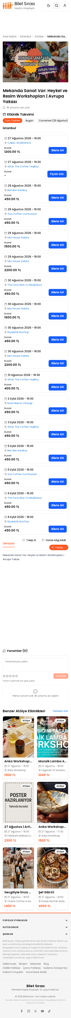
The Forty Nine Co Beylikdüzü (24, 285)
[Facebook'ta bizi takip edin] (21, 1011)
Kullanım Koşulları (13, 972)
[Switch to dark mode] (48, 5)
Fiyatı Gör (57, 174)
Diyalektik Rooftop (18, 332)
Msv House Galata (18, 237)
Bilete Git (57, 150)
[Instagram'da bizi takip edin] (28, 1011)
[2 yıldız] (7, 676)
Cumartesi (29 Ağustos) (53, 120)
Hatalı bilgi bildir (56, 540)
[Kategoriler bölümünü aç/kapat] (66, 927)
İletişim (23, 964)
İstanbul (25, 36)
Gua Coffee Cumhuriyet (22, 214)
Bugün (29, 120)
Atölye (39, 36)
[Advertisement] (35, 22)
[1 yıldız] (4, 676)
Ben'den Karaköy (17, 190)
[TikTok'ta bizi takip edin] (49, 1011)
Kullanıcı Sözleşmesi (55, 968)
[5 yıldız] (16, 676)
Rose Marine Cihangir (20, 403)
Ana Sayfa (9, 36)
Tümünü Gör (60, 711)
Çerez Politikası (32, 968)
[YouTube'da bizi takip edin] (42, 1011)
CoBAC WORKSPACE (19, 143)
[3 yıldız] (10, 676)
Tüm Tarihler (12, 120)
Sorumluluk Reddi (36, 972)
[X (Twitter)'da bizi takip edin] (35, 1011)
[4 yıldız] (13, 676)
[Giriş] (64, 5)
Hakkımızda (9, 964)
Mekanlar (35, 964)
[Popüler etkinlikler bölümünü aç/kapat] (66, 920)
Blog (46, 964)
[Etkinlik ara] (56, 5)
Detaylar (9, 543)
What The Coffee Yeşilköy (23, 166)
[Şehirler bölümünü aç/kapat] (66, 934)
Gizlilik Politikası (11, 968)
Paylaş (59, 547)
